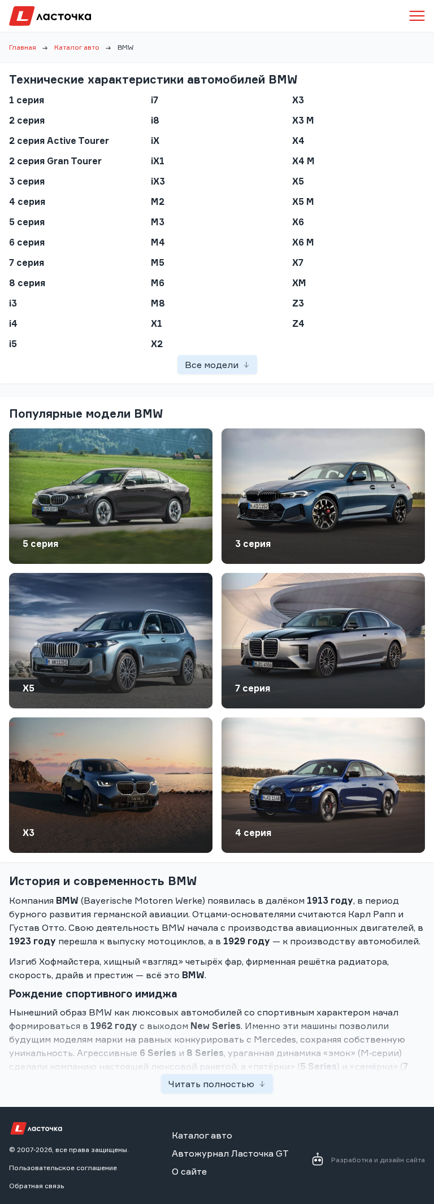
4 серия (253, 832)
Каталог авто (76, 47)
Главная (22, 47)
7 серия (252, 688)
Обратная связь (36, 1185)
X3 (28, 832)
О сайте (189, 1171)
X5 (28, 688)
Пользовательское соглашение (63, 1167)
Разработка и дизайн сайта (378, 1159)
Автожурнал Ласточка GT (230, 1153)
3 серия (253, 543)
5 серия (40, 543)
